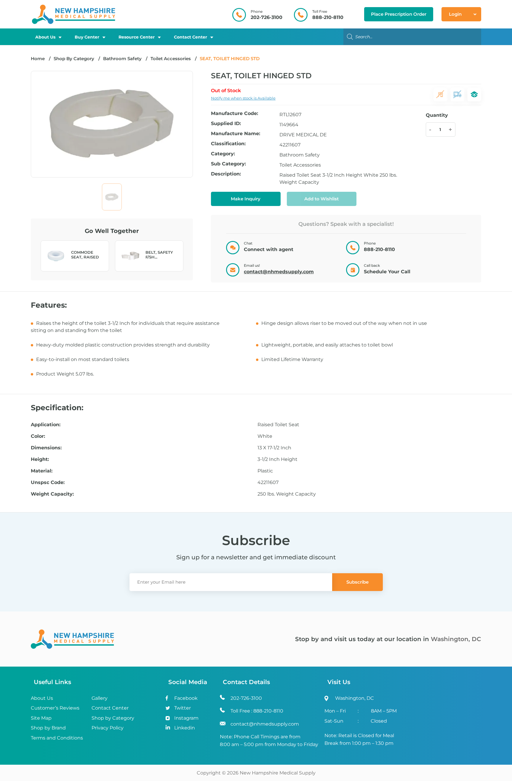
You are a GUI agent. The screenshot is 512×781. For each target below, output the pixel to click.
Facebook (186, 698)
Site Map (41, 718)
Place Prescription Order (398, 14)
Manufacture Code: (234, 113)
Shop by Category (113, 718)
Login (455, 14)
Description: (226, 174)
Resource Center (137, 37)
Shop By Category (74, 58)
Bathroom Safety (122, 58)
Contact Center (190, 37)
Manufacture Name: (235, 133)
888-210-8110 (327, 17)
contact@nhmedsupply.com (279, 271)
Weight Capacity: (52, 494)
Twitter (182, 708)
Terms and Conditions (57, 738)
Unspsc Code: (48, 482)
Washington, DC (456, 639)
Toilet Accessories (171, 58)
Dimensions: (46, 447)
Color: (38, 436)
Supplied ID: (226, 123)
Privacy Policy (108, 728)
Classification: (228, 143)
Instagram (186, 718)
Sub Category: (228, 164)
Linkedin (184, 728)
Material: (41, 471)
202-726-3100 (266, 17)
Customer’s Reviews (55, 708)
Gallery (100, 698)
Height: (40, 459)
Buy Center (87, 37)
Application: (45, 424)
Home (38, 58)
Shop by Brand (48, 728)
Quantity (437, 115)
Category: (223, 153)
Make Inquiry (245, 199)
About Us (45, 37)
